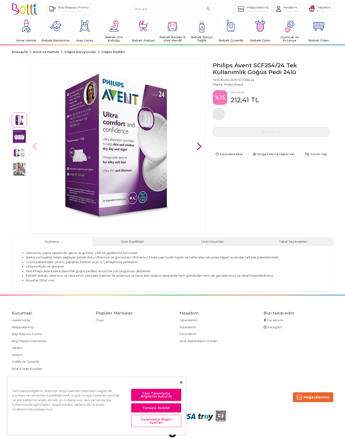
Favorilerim (188, 334)
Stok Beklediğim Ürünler (198, 341)
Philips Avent (233, 84)
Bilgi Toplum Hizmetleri (29, 341)
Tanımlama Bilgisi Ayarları (156, 420)
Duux (100, 320)
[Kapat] (181, 382)
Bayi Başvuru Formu (27, 334)
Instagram (274, 327)
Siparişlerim (188, 320)
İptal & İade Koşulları (27, 368)
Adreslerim (188, 327)
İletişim (17, 355)
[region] (97, 405)
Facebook (275, 320)
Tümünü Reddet (156, 408)
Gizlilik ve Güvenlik (25, 361)
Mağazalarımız (23, 327)
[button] (199, 146)
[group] (117, 146)
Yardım (17, 348)
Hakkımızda (21, 320)
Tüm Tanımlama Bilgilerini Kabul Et (156, 394)
